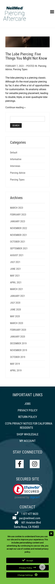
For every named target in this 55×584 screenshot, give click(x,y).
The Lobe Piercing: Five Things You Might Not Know (26, 56)
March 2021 (16, 289)
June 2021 (15, 268)
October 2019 (17, 357)
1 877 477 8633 (29, 514)
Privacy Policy (27, 410)
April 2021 (16, 282)
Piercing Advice (17, 172)
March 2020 (16, 323)
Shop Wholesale (27, 434)
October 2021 (17, 241)
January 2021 (17, 295)
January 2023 (17, 221)
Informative (15, 159)
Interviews (15, 166)
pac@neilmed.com (29, 518)
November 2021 (18, 235)
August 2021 (17, 255)
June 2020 (15, 309)
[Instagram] (35, 464)
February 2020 (18, 329)
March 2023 (16, 207)
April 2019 (16, 370)
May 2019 (15, 363)
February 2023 (18, 214)
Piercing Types (20, 69)
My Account (28, 441)
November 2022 (18, 228)
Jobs (27, 404)
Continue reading (14, 107)
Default (13, 152)
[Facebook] (19, 464)
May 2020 (15, 316)
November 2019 (18, 350)
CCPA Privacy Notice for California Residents (28, 425)
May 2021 (15, 275)
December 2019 (18, 343)
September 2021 (19, 248)
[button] (27, 491)
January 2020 (17, 336)
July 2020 (15, 302)
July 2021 (15, 262)
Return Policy (27, 417)
